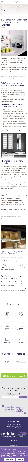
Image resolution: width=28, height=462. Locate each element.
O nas (14, 443)
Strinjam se (20, 459)
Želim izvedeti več (9, 459)
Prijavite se (22, 397)
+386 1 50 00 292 (16, 426)
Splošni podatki (14, 445)
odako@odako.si (16, 428)
